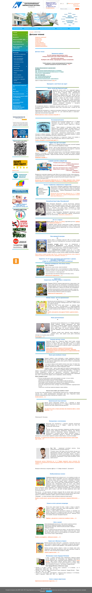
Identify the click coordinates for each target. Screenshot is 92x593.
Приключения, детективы (40, 44)
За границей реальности (40, 43)
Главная (15, 32)
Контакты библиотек (50, 7)
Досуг (14, 89)
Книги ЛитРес (16, 68)
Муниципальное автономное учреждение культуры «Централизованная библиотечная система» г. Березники (26, 5)
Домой (61, 3)
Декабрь (69, 13)
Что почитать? (17, 64)
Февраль (75, 16)
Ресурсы (15, 72)
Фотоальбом (16, 99)
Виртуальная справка (17, 28)
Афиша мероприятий (18, 56)
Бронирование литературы (62, 28)
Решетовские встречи (18, 93)
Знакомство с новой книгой (40, 37)
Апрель (75, 21)
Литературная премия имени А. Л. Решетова (20, 97)
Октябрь (64, 16)
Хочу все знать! (38, 38)
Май (73, 23)
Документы (16, 37)
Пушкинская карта (17, 82)
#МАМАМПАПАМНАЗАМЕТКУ (41, 46)
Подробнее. (42, 591)
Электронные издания (18, 70)
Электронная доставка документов (31, 28)
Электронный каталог (74, 28)
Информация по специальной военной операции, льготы (18, 107)
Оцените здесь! (15, 170)
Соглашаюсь (49, 591)
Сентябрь (63, 18)
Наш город (15, 91)
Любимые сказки (38, 39)
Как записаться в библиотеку (19, 54)
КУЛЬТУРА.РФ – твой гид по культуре (19, 80)
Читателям (31, 31)
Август (63, 21)
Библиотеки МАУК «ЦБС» (19, 39)
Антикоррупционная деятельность (18, 103)
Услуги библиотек (17, 41)
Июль (65, 23)
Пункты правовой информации (17, 47)
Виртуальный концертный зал (19, 86)
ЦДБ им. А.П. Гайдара (59, 221)
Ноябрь (65, 14)
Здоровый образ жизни (18, 77)
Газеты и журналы (17, 74)
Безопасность (16, 50)
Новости (15, 34)
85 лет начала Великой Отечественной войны (18, 59)
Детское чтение (17, 66)
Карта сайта (63, 3)
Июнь (70, 25)
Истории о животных (39, 42)
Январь (73, 14)
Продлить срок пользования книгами (47, 28)
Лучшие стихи (38, 41)
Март (76, 18)
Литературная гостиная (18, 62)
